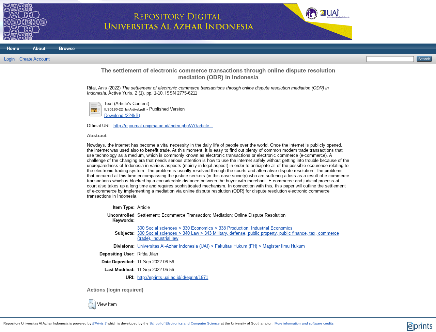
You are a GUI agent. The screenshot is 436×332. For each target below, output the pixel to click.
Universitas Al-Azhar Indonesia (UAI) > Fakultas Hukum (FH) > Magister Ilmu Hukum (221, 246)
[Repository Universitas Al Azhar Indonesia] (178, 42)
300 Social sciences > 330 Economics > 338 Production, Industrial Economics (215, 228)
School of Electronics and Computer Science (185, 323)
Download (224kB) (122, 115)
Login (9, 59)
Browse (67, 48)
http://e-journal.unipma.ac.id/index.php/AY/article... (163, 125)
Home (13, 48)
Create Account (34, 59)
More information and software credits (304, 323)
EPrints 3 (99, 323)
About (39, 48)
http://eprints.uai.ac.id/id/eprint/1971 (172, 277)
